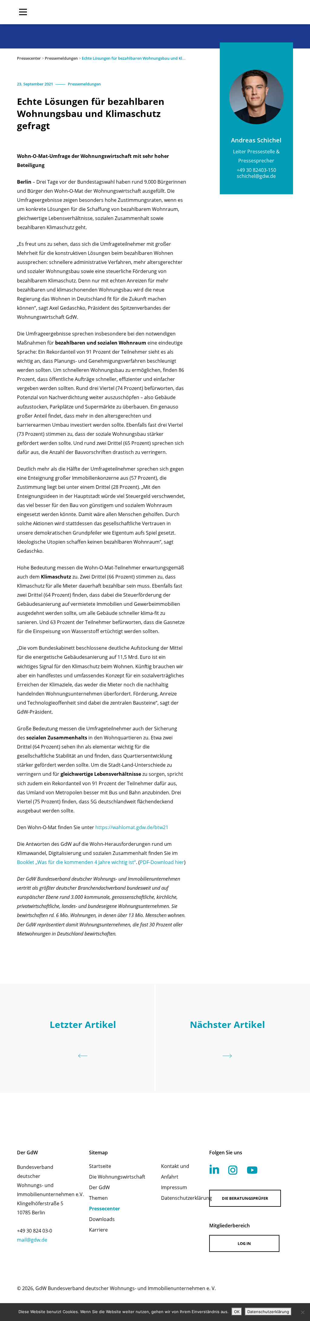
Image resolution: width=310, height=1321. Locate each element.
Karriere (98, 1229)
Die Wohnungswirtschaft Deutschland (254, 12)
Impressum (174, 1187)
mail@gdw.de (32, 1239)
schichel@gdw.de (256, 176)
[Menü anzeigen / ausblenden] (23, 12)
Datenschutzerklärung (177, 1198)
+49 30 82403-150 (256, 170)
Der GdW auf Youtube (252, 1170)
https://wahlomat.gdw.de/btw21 (131, 827)
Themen (98, 1198)
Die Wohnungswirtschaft (117, 1176)
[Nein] (302, 1312)
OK (236, 1311)
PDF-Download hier (162, 862)
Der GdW (99, 1187)
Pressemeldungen (61, 58)
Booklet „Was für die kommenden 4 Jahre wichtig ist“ (76, 862)
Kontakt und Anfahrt (175, 1171)
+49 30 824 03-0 (34, 1230)
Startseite (100, 1166)
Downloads (102, 1219)
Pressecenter (29, 58)
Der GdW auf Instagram (233, 1170)
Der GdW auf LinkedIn (214, 1169)
